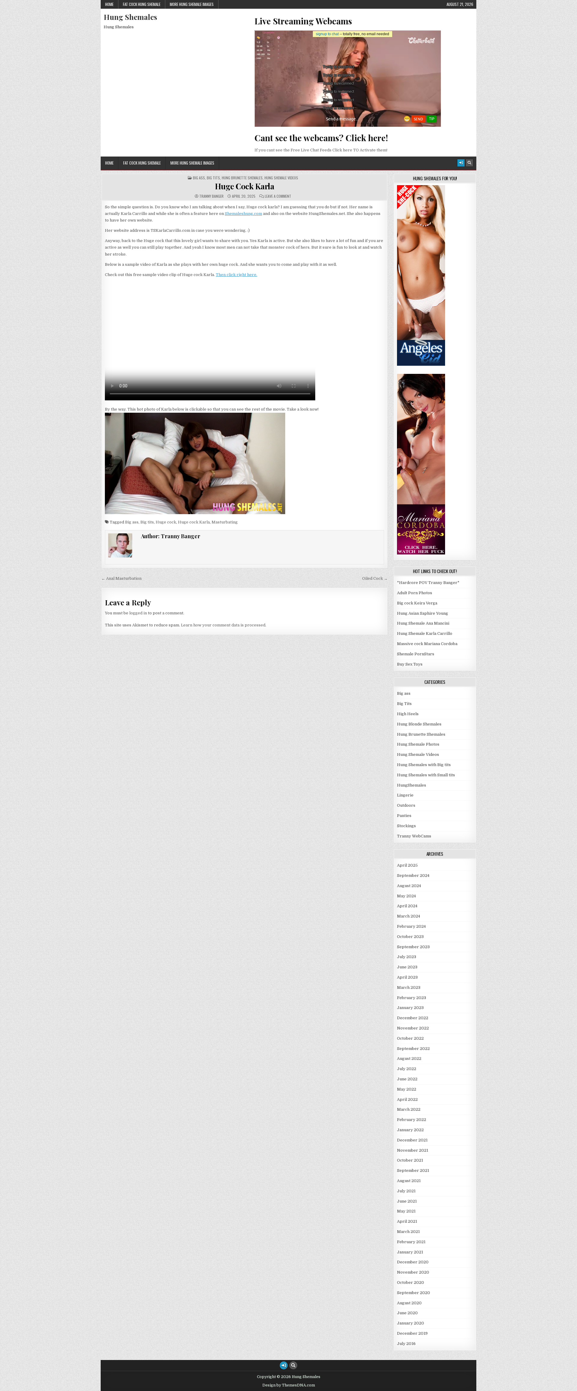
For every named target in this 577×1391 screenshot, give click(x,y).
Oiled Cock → (375, 578)
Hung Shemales (130, 17)
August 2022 (409, 1058)
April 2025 (407, 865)
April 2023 (407, 977)
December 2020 (413, 1262)
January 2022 (410, 1130)
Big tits (147, 522)
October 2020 (410, 1282)
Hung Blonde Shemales (419, 724)
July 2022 (406, 1069)
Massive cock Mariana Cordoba (427, 643)
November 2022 (413, 1028)
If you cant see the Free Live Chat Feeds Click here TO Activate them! (321, 150)
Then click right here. (236, 274)
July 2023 (406, 957)
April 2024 (407, 906)
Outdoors (406, 805)
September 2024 (413, 875)
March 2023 (408, 987)
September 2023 (413, 947)
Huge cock (166, 522)
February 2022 (411, 1119)
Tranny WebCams (414, 836)
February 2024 (411, 926)
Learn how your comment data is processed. (223, 625)
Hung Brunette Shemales (242, 178)
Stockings (406, 826)
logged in (138, 613)
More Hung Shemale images (192, 4)
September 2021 (413, 1170)
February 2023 (411, 997)
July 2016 (406, 1343)
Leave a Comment (278, 196)
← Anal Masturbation (121, 578)
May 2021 (406, 1211)
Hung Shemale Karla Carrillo (424, 633)
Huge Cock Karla (244, 186)
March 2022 (408, 1109)
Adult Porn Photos (414, 593)
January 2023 (410, 1007)
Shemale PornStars (415, 654)
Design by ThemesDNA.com (288, 1385)
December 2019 (412, 1333)
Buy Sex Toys (410, 664)
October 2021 (410, 1160)
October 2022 (410, 1038)
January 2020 (410, 1323)
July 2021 (406, 1191)
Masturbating (225, 522)
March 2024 (408, 916)
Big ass (199, 178)
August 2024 (409, 885)
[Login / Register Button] (461, 162)
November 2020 (413, 1272)
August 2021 (409, 1180)
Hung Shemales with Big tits (424, 764)
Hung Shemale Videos (281, 178)
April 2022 (407, 1099)
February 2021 (411, 1242)
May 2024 (406, 896)
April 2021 (407, 1221)
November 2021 (412, 1150)
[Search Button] (469, 162)
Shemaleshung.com (243, 213)
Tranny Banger (211, 196)
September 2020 (413, 1292)
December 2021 (412, 1140)
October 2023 (410, 936)
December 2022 (412, 1018)
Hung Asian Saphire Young (422, 613)
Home (109, 4)
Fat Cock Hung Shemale (141, 4)
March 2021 (408, 1231)
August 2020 (409, 1303)
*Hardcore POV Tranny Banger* (428, 582)
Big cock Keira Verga (417, 603)
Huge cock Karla (194, 522)
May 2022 (406, 1089)
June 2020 (407, 1313)
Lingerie (405, 795)
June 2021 (407, 1201)
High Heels (408, 714)
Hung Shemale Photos (418, 744)
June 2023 (407, 967)
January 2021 (410, 1252)
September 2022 (413, 1048)
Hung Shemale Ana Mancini (423, 623)
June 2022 (407, 1079)
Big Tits (213, 178)
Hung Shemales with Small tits (426, 775)
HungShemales (411, 785)
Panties (404, 815)
